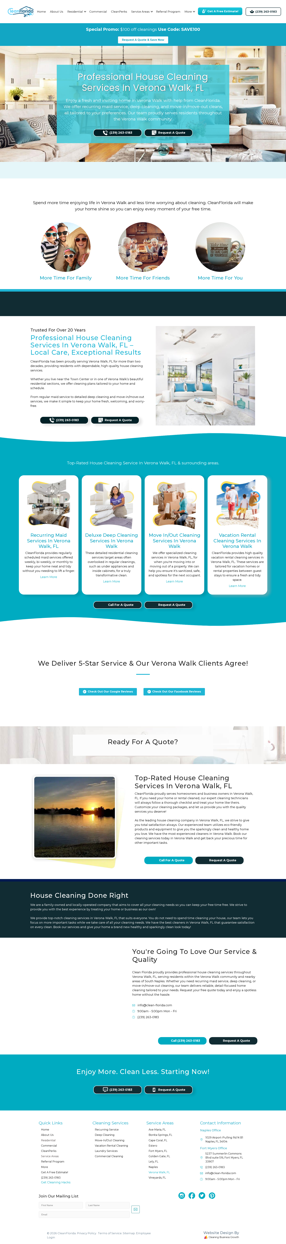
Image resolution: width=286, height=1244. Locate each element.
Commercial (98, 11)
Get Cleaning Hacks (56, 1182)
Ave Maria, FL (157, 1129)
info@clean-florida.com (155, 1005)
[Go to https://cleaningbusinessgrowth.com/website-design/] (200, 1235)
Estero (153, 1145)
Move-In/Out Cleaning (109, 1140)
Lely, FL (153, 1161)
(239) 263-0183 (51, 1177)
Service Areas (140, 11)
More (188, 11)
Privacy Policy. (86, 1233)
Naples (153, 1167)
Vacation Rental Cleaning (111, 1145)
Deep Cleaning (105, 1134)
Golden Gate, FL (159, 1156)
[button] (85, 11)
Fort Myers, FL (158, 1151)
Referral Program (168, 11)
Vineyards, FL (157, 1177)
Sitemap (129, 1233)
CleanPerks (119, 11)
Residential (75, 11)
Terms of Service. (110, 1233)
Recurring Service (107, 1129)
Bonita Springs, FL (160, 1134)
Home (41, 11)
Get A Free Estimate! (54, 1172)
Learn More (48, 577)
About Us (56, 11)
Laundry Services (106, 1151)
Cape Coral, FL (158, 1140)
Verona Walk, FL (159, 1172)
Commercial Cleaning (109, 1156)
